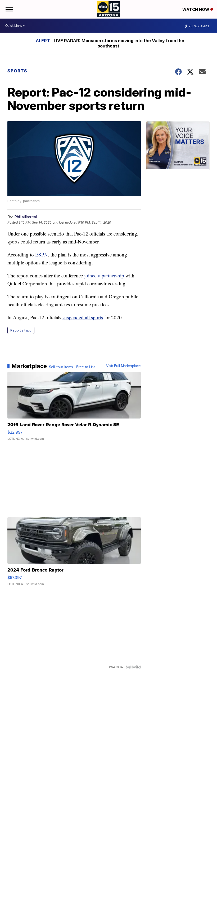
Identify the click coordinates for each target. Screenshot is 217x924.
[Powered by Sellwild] (133, 667)
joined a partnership (104, 275)
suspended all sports (82, 317)
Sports (17, 70)
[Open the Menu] (9, 9)
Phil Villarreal (25, 216)
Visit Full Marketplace (123, 366)
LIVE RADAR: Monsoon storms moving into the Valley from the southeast (119, 43)
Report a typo (20, 330)
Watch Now (196, 9)
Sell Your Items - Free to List (72, 367)
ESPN (41, 254)
